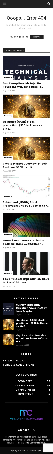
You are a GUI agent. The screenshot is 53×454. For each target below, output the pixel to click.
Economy (8, 77)
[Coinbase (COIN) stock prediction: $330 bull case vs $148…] (26, 106)
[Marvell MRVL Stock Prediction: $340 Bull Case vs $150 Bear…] (26, 225)
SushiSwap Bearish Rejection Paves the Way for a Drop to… (23, 85)
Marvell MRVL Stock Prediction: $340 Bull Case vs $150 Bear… (24, 242)
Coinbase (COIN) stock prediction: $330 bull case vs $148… (22, 125)
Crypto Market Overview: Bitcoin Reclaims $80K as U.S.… (25, 165)
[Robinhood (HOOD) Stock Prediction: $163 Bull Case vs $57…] (26, 186)
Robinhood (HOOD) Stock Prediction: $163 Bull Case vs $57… (26, 203)
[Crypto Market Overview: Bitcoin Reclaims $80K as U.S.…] (26, 148)
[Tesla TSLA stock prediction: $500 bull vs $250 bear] (26, 263)
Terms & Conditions (19, 364)
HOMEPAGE (37, 37)
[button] (4, 4)
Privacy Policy (14, 360)
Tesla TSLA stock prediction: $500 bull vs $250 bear (26, 280)
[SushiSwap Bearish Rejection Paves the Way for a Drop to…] (26, 68)
